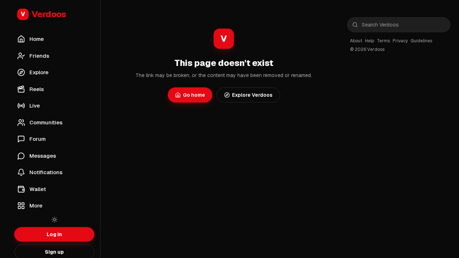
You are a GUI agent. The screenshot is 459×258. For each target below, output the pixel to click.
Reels (36, 89)
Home (36, 38)
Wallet (37, 189)
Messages (42, 155)
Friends (39, 55)
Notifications (45, 172)
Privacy (400, 41)
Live (34, 105)
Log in (54, 234)
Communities (45, 122)
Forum (37, 138)
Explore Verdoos (252, 95)
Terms (383, 41)
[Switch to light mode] (54, 220)
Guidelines (421, 41)
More (35, 205)
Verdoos (43, 14)
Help (369, 41)
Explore (38, 72)
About (356, 41)
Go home (194, 95)
